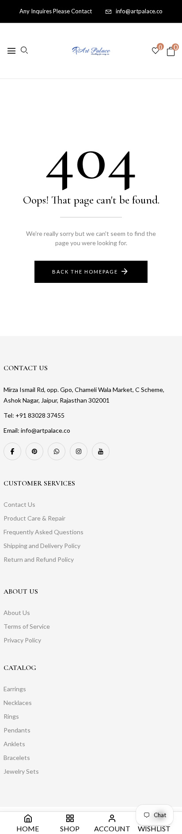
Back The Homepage (85, 271)
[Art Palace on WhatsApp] (56, 451)
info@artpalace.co (139, 11)
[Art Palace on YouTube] (101, 451)
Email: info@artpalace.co (37, 430)
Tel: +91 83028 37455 (34, 415)
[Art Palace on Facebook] (12, 451)
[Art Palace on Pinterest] (34, 451)
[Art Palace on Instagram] (78, 451)
